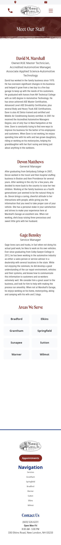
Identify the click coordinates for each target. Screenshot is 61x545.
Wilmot (44, 354)
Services (30, 472)
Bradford (16, 319)
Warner (16, 354)
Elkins (44, 319)
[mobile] (51, 11)
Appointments (30, 458)
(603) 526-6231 (31, 522)
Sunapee (16, 342)
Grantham (16, 330)
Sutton (44, 342)
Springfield (44, 330)
